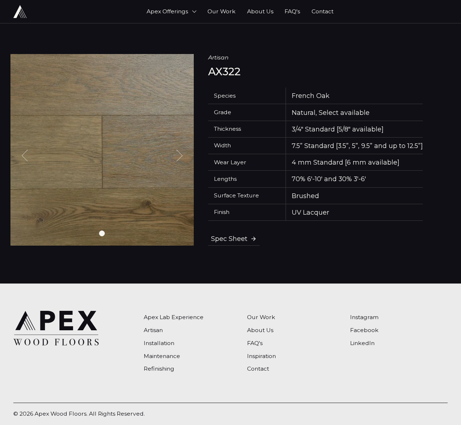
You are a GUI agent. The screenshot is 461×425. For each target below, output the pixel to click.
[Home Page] (20, 11)
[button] (171, 11)
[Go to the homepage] (56, 328)
